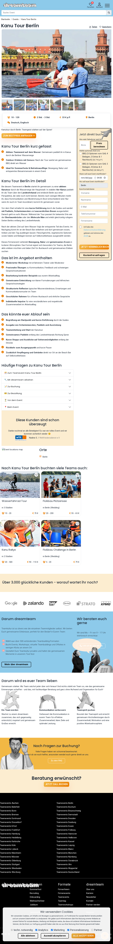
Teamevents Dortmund (10, 818)
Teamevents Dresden (66, 818)
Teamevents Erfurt (8, 826)
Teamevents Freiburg (66, 830)
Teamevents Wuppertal (67, 868)
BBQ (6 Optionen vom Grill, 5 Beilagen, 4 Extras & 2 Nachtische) (95, 167)
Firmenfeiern (63, 889)
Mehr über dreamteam (16, 664)
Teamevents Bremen (9, 814)
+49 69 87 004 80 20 (92, 646)
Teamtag (62, 901)
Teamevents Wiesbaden (11, 868)
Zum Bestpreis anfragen (18, 135)
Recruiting (34, 893)
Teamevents (63, 897)
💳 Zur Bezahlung (13, 393)
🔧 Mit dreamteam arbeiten (18, 379)
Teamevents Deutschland (68, 872)
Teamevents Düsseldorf (11, 822)
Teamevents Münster (9, 857)
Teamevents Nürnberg (66, 857)
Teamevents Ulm (64, 864)
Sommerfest (35, 889)
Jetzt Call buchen (56, 784)
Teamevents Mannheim (10, 853)
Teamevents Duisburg (66, 822)
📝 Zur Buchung (12, 386)
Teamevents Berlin (65, 803)
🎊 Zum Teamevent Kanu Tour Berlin (22, 372)
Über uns (90, 889)
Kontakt (89, 901)
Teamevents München (66, 853)
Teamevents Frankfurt (10, 830)
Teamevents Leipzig (66, 845)
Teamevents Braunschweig (69, 810)
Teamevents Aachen (9, 803)
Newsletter (91, 897)
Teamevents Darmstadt (67, 814)
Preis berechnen (99, 145)
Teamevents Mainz (65, 849)
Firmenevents (64, 893)
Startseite (5, 19)
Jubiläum (34, 904)
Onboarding (35, 897)
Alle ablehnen (28, 935)
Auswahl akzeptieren (55, 935)
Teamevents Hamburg (10, 834)
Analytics (43, 930)
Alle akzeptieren (83, 935)
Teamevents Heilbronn (67, 837)
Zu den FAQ (56, 760)
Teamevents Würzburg (10, 872)
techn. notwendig (23, 930)
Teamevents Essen (65, 826)
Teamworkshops (65, 904)
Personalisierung (79, 930)
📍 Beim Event (11, 407)
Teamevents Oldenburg (10, 860)
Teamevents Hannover (67, 834)
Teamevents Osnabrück (67, 860)
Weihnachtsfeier (37, 901)
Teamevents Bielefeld (9, 807)
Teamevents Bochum (66, 807)
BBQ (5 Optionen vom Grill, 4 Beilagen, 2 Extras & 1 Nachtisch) (95, 156)
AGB (86, 236)
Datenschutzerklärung (94, 230)
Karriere (89, 893)
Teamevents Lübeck (9, 849)
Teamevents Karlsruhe (10, 841)
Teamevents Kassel (65, 841)
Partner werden (93, 904)
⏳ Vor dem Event (13, 400)
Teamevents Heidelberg (10, 837)
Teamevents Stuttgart (10, 864)
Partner (98, 930)
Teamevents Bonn (8, 810)
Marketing (59, 930)
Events (16, 19)
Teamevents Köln (8, 845)
